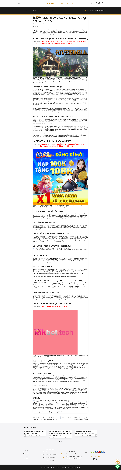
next (96, 435)
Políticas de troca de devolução (49, 452)
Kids (53, 10)
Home (18, 10)
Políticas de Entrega (49, 449)
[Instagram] (96, 459)
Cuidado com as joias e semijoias (49, 454)
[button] (117, 466)
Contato (26, 459)
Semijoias (25, 10)
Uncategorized (36, 16)
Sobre (26, 456)
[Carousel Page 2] (61, 442)
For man (45, 10)
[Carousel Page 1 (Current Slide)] (60, 442)
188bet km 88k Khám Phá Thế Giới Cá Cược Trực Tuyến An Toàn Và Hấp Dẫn (75, 418)
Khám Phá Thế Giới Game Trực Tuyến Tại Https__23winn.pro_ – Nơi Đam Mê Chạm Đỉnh (45, 418)
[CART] (102, 3)
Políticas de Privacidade (49, 457)
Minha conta (26, 453)
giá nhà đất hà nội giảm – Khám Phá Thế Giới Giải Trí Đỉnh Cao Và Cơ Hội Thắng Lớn (60, 433)
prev (25, 435)
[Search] (29, 3)
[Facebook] (94, 459)
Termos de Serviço (49, 460)
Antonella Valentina (38, 23)
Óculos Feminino (35, 10)
